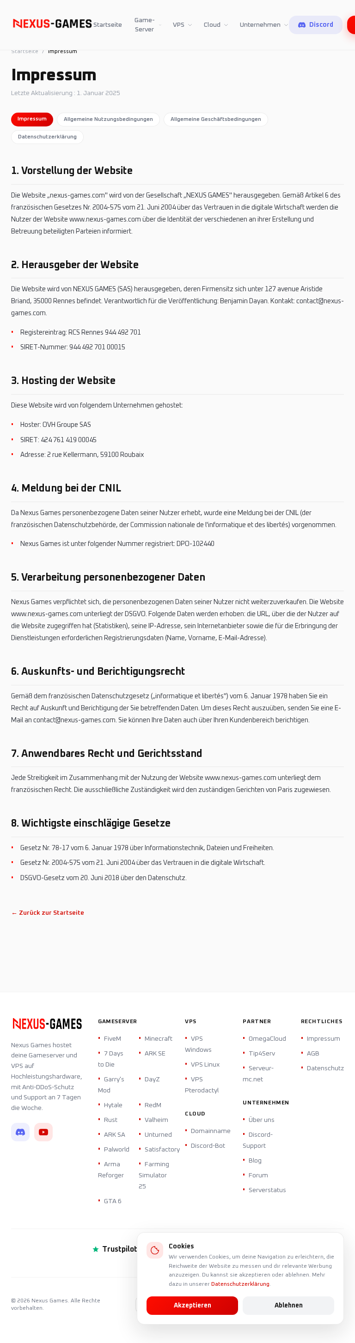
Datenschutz (325, 1068)
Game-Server (145, 25)
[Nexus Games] (52, 25)
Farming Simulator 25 (154, 1175)
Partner (257, 1022)
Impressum (32, 119)
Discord (321, 25)
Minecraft (158, 1039)
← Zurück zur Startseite (47, 913)
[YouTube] (43, 1132)
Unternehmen (260, 25)
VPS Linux (205, 1064)
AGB (313, 1053)
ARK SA (114, 1135)
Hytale (113, 1105)
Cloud (212, 25)
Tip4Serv (262, 1053)
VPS (178, 25)
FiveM (112, 1039)
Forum (258, 1175)
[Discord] (20, 1132)
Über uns (262, 1120)
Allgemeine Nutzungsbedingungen (108, 119)
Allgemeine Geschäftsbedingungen (216, 119)
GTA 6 (113, 1201)
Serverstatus (267, 1190)
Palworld (116, 1149)
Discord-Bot (208, 1146)
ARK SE (155, 1053)
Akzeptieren (192, 1305)
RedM (153, 1105)
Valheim (156, 1120)
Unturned (158, 1135)
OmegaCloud (267, 1039)
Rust (110, 1120)
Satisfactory (162, 1149)
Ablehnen (289, 1305)
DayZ (152, 1079)
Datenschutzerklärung (240, 1284)
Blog (255, 1160)
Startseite (107, 25)
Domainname (211, 1131)
